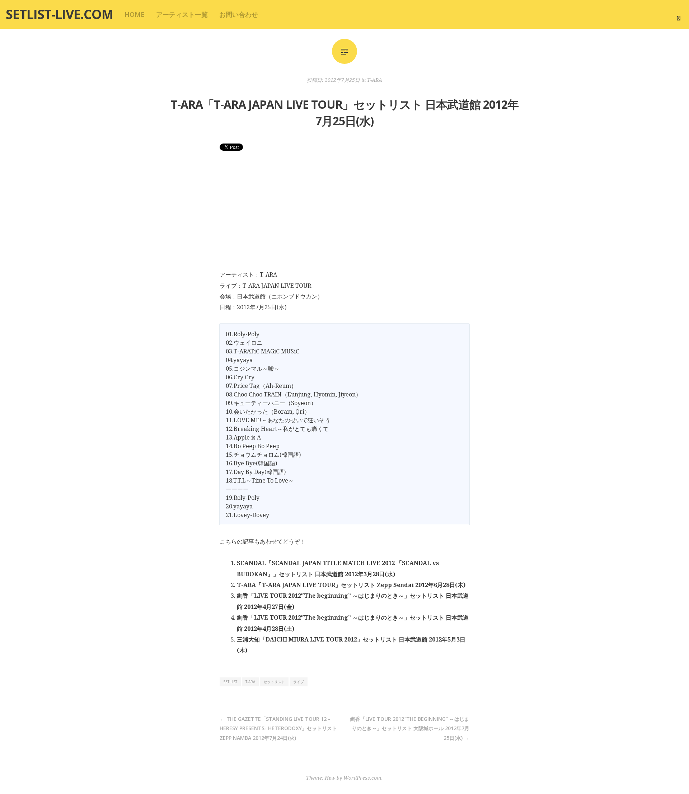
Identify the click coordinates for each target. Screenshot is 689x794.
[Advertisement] (344, 215)
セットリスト (274, 681)
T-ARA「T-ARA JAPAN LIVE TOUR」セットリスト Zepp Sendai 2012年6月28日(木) (351, 585)
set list (230, 681)
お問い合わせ (238, 14)
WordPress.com (362, 777)
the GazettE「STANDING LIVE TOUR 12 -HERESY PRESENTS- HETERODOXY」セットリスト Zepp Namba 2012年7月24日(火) (278, 728)
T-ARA (374, 79)
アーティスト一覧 (182, 14)
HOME (135, 14)
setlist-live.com (59, 14)
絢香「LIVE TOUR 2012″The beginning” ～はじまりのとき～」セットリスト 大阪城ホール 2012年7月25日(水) (409, 728)
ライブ (298, 681)
